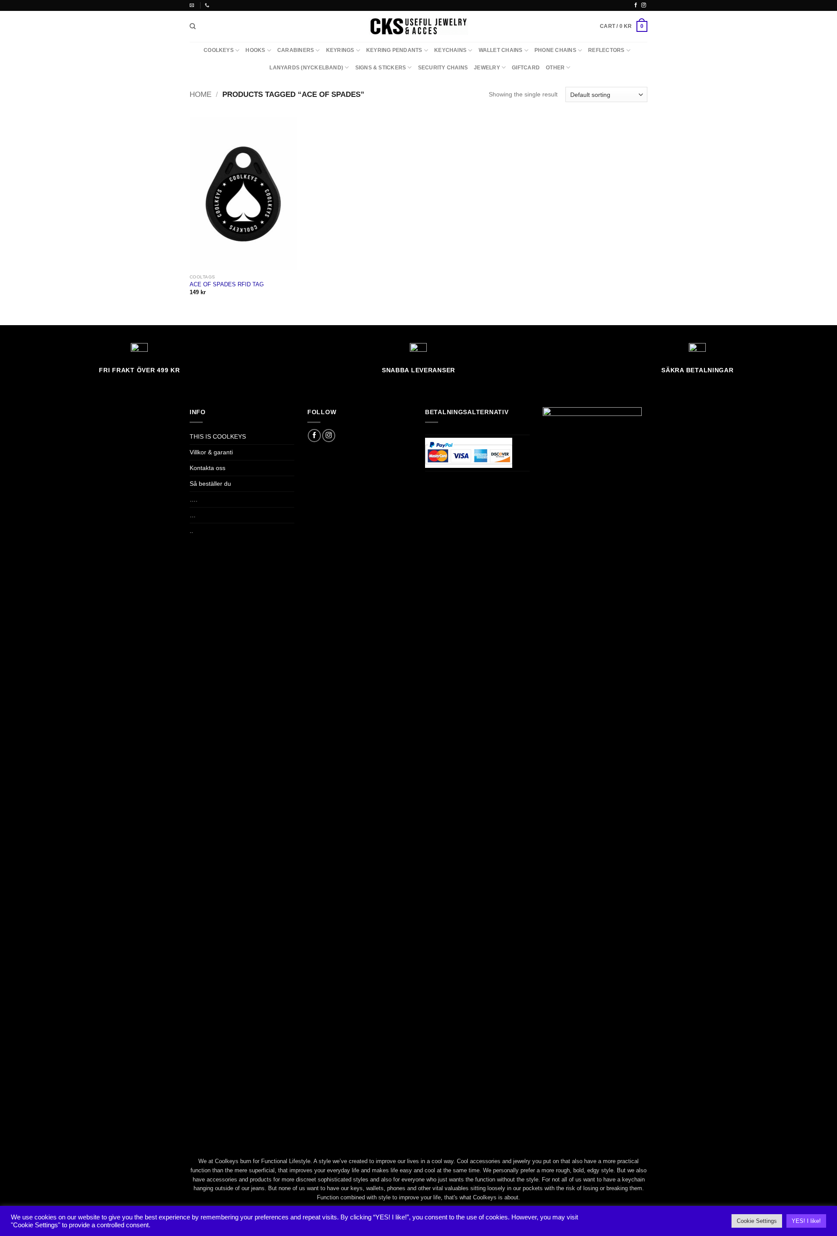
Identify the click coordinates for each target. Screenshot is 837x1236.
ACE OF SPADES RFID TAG (227, 284)
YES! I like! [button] (806, 1221)
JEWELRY (487, 67)
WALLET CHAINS (501, 50)
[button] (623, 26)
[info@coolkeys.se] (193, 5)
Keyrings (340, 50)
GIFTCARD (526, 67)
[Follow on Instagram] (643, 5)
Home (200, 94)
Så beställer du (210, 483)
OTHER (555, 67)
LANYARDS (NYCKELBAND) (306, 67)
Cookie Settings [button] (757, 1221)
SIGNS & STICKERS (380, 67)
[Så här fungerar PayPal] (468, 452)
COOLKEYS (219, 50)
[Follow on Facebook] (635, 5)
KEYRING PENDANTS (394, 50)
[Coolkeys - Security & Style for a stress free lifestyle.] (419, 26)
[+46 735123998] (208, 5)
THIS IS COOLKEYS (218, 436)
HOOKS (255, 50)
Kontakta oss (207, 467)
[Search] (193, 26)
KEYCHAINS (450, 50)
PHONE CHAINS (555, 50)
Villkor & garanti (211, 452)
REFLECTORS (606, 50)
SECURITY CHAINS (443, 67)
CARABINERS (295, 50)
